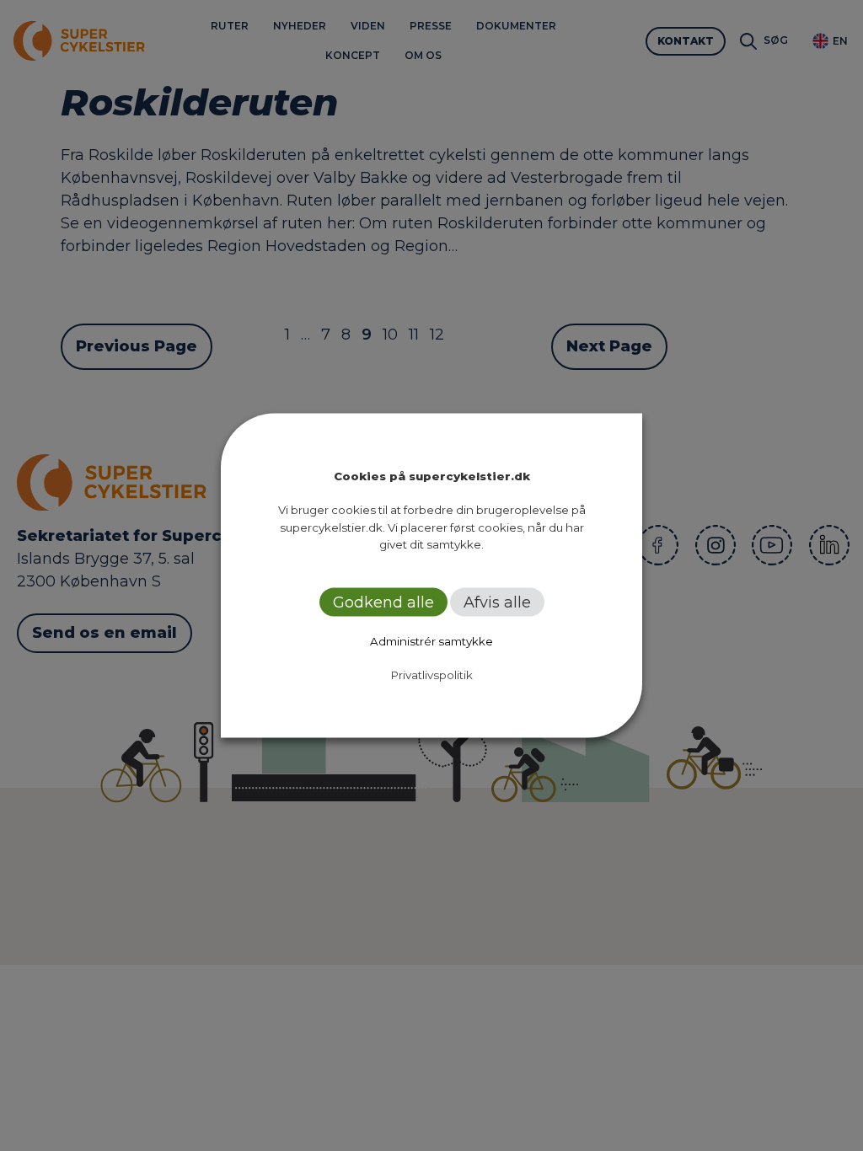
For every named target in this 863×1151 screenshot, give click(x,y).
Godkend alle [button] (383, 601)
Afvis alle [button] (497, 601)
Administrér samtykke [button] (431, 640)
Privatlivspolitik (432, 674)
